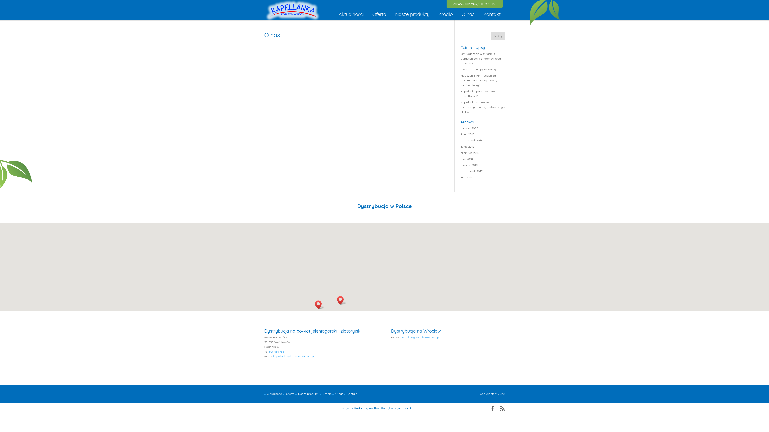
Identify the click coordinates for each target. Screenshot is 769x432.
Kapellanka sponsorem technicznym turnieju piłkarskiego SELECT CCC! (483, 107)
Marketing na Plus (366, 408)
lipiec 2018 (467, 146)
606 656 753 (276, 351)
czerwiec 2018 (470, 153)
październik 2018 (472, 140)
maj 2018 (467, 159)
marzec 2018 (469, 165)
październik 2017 (471, 171)
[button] (319, 304)
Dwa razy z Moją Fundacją (478, 69)
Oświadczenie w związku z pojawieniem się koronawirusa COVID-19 (481, 58)
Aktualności (351, 14)
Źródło (445, 14)
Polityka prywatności (396, 408)
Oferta (379, 14)
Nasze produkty (412, 14)
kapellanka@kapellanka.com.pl (293, 356)
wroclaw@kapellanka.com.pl (421, 337)
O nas (468, 14)
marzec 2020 (469, 128)
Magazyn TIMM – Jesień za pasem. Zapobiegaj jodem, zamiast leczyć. (479, 80)
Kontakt (492, 14)
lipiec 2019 (467, 134)
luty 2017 (466, 177)
